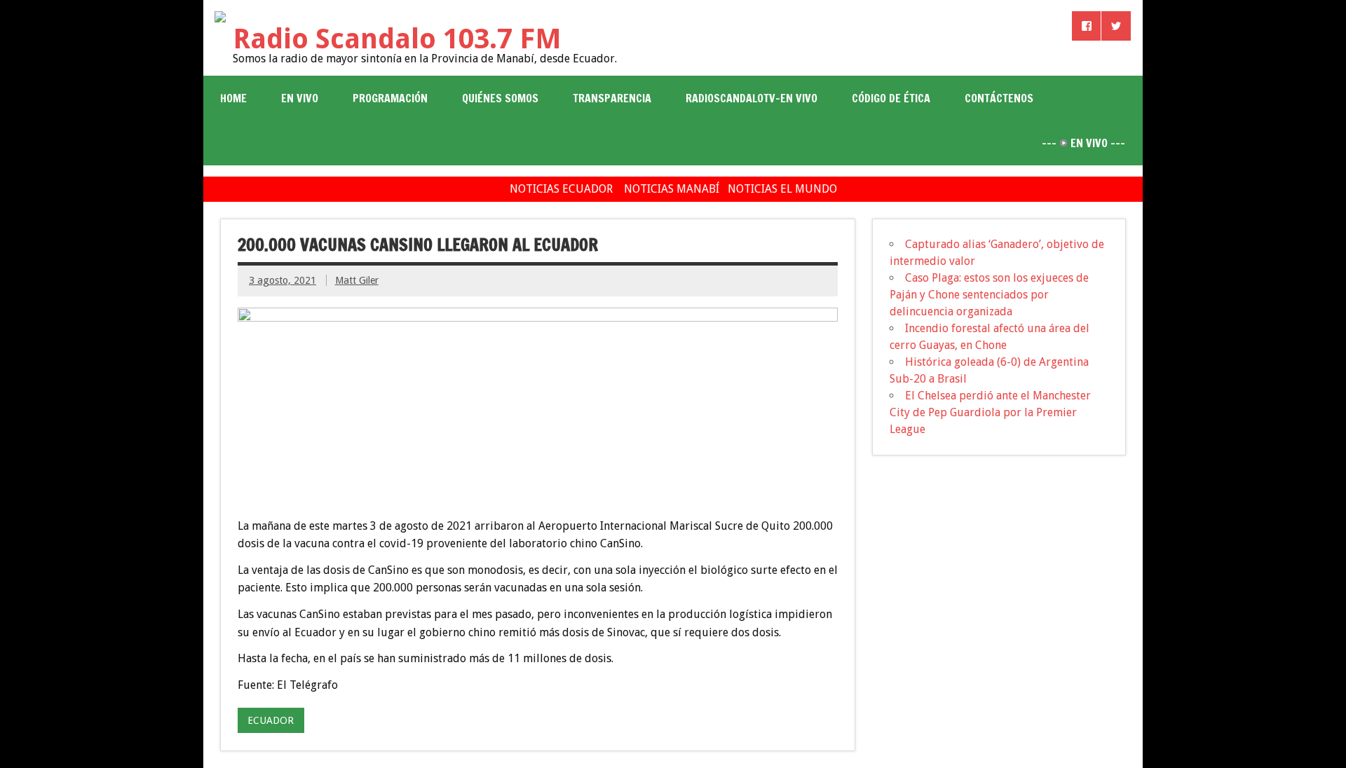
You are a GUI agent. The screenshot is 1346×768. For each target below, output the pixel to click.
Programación (390, 98)
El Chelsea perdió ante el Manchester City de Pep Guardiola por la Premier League (990, 412)
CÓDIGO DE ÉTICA (891, 98)
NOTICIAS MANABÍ (671, 189)
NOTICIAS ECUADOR (561, 189)
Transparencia (612, 98)
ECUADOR (270, 720)
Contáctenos (999, 98)
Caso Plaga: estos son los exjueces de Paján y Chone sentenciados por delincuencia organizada (989, 294)
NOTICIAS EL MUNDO (782, 189)
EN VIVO (299, 98)
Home (233, 98)
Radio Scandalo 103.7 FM (397, 38)
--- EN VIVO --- (1083, 143)
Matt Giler (357, 280)
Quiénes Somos (500, 98)
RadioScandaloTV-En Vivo (751, 98)
